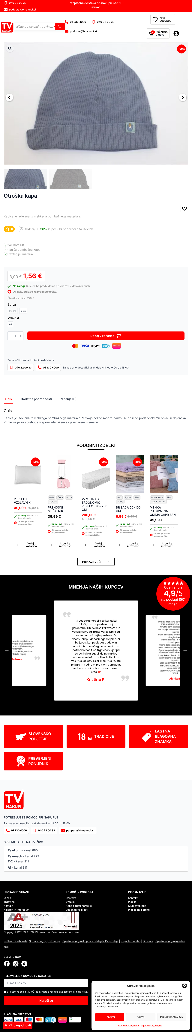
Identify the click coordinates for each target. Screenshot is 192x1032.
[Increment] (20, 336)
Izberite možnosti (65, 545)
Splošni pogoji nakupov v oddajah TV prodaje (90, 941)
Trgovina (9, 901)
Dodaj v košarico (102, 336)
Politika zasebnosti (15, 941)
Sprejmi (110, 1017)
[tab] (8, 399)
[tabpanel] (96, 416)
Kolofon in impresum (16, 909)
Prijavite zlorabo (130, 941)
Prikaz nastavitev (172, 1017)
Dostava (71, 897)
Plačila (132, 901)
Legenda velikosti (77, 909)
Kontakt (8, 905)
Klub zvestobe (137, 905)
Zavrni (140, 1017)
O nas (7, 897)
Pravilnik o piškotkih (129, 1025)
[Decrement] (10, 336)
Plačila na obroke (139, 909)
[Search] (60, 26)
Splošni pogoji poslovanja (44, 941)
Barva (12, 304)
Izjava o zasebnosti (151, 1025)
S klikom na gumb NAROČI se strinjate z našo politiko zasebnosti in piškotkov (47, 991)
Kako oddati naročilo (79, 905)
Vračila (70, 901)
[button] (184, 986)
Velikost (13, 318)
